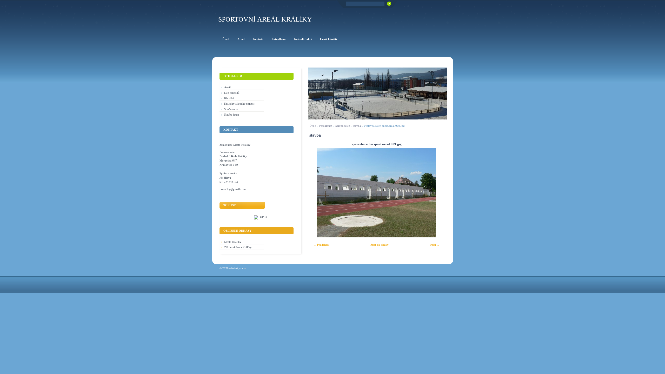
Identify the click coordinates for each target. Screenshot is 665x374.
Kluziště (229, 98)
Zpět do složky (379, 244)
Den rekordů (232, 92)
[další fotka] (436, 192)
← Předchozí (321, 244)
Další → (435, 244)
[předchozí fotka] (316, 192)
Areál (227, 87)
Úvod (312, 125)
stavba (357, 125)
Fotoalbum (325, 125)
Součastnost (231, 109)
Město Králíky (232, 241)
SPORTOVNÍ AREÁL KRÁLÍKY (265, 19)
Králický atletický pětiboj (239, 103)
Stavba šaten (342, 125)
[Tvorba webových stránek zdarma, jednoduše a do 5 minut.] (245, 269)
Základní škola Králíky (238, 247)
